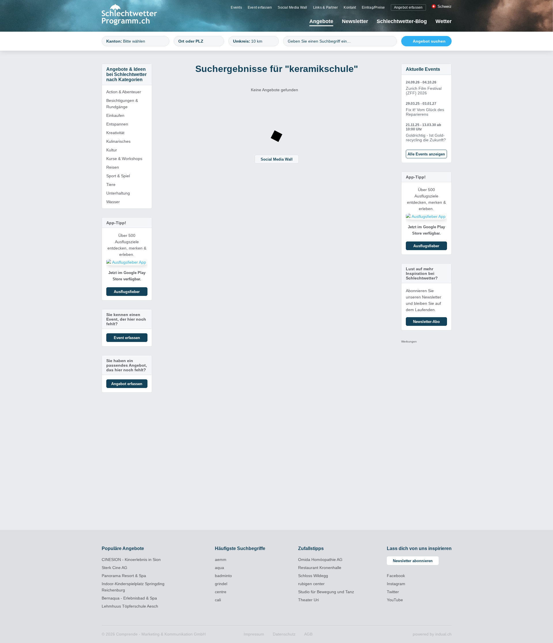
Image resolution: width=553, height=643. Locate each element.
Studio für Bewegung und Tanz (326, 591)
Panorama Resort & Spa (124, 575)
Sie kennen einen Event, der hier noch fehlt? (126, 319)
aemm (220, 559)
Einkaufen (115, 115)
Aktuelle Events (423, 69)
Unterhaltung (118, 193)
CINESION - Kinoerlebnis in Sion (131, 559)
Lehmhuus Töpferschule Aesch (130, 606)
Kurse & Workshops (124, 158)
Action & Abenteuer (123, 92)
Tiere (110, 184)
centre (220, 591)
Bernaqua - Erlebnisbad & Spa (129, 598)
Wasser (113, 201)
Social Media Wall (277, 159)
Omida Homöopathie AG (320, 559)
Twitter (393, 591)
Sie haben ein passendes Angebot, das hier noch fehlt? (126, 365)
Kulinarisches (118, 141)
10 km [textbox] (256, 41)
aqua (219, 567)
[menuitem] (236, 7)
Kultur (111, 150)
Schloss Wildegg (313, 575)
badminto (223, 575)
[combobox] (135, 41)
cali (218, 600)
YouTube (395, 600)
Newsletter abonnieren (413, 561)
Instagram (396, 583)
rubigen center (311, 583)
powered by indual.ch (432, 634)
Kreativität (115, 132)
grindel (221, 583)
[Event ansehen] (426, 87)
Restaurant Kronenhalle (319, 567)
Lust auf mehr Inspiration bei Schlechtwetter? (422, 273)
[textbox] (143, 41)
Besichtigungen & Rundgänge (122, 103)
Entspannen (117, 124)
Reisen (112, 167)
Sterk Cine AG (114, 567)
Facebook (396, 575)
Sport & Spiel (118, 176)
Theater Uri (308, 600)
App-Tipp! (116, 222)
